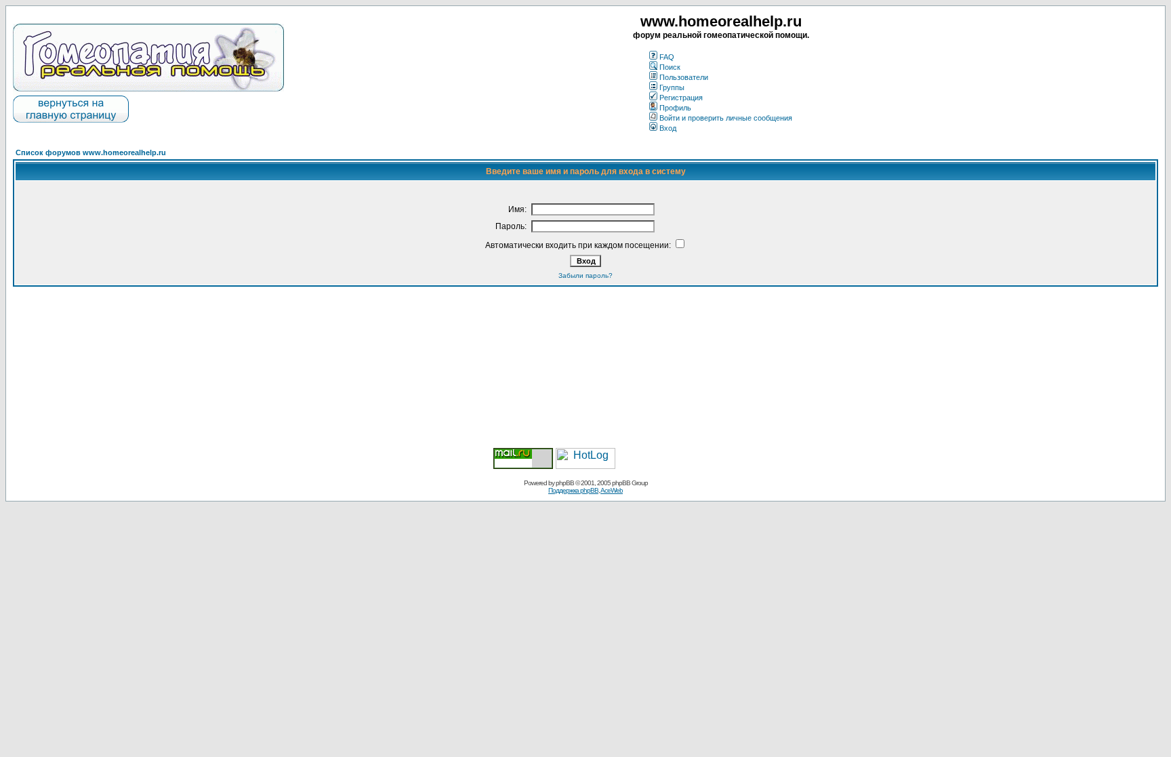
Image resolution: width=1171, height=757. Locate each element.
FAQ (666, 57)
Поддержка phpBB (573, 490)
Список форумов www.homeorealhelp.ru (91, 152)
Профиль (675, 108)
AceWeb (611, 490)
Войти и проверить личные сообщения (725, 118)
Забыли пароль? (585, 275)
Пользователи (683, 77)
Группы (671, 87)
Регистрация (681, 98)
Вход (667, 128)
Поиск (669, 67)
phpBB (565, 483)
